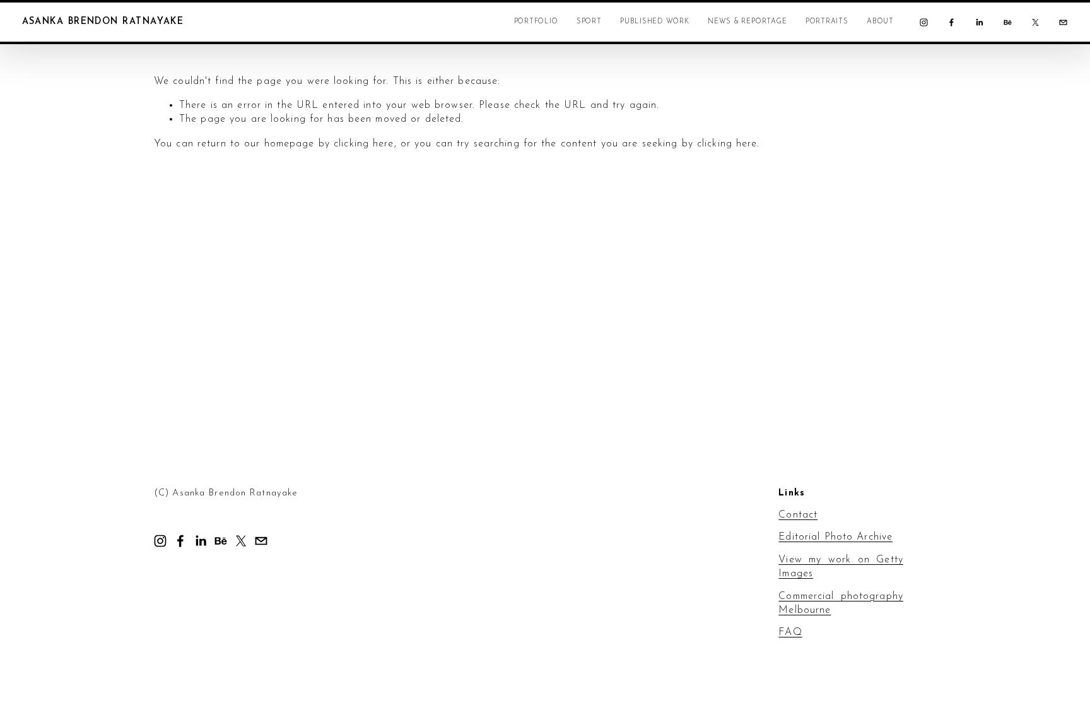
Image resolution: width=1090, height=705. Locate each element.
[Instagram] (924, 22)
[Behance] (1007, 22)
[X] (1035, 22)
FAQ (790, 632)
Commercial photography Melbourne (840, 603)
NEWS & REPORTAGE (747, 21)
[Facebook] (951, 22)
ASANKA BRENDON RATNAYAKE (103, 22)
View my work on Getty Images (840, 567)
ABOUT (880, 21)
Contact (798, 515)
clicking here (364, 144)
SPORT (589, 21)
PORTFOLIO (536, 21)
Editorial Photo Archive (835, 537)
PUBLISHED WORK (654, 21)
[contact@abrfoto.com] (1063, 22)
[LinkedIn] (979, 22)
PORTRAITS (827, 21)
